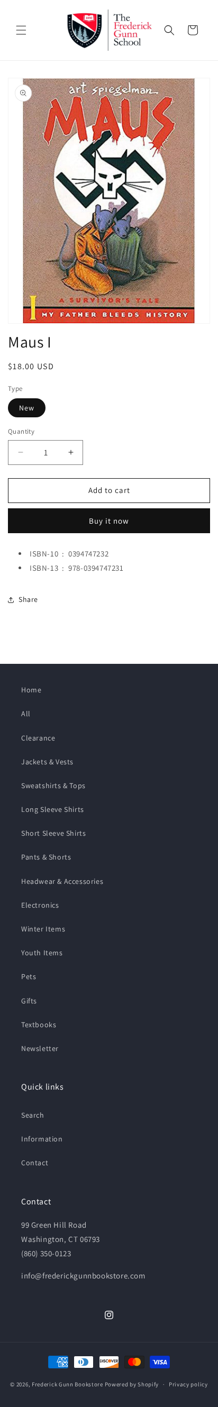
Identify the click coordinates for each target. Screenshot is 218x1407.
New (26, 408)
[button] (21, 30)
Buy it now (109, 521)
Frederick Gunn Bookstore (67, 1384)
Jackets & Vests (47, 761)
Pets (28, 976)
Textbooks (38, 1024)
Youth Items (42, 952)
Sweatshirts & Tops (53, 785)
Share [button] (28, 599)
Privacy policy (188, 1384)
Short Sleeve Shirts (53, 833)
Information (42, 1139)
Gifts (29, 1001)
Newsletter (40, 1048)
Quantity (21, 431)
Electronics (40, 905)
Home (31, 690)
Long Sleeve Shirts (52, 809)
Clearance (38, 738)
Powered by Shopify (132, 1384)
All (26, 713)
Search (32, 1115)
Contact (34, 1162)
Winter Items (43, 929)
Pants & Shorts (46, 857)
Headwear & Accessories (62, 881)
